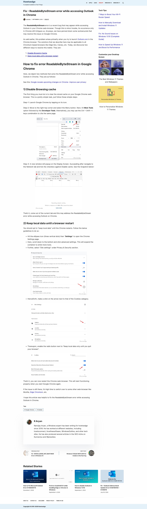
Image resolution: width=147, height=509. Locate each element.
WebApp (101, 2)
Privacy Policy (50, 500)
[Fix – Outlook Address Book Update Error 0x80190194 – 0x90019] (112, 476)
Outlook (39, 409)
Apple (90, 2)
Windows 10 (108, 2)
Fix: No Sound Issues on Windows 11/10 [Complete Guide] (109, 36)
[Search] (123, 2)
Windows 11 (116, 2)
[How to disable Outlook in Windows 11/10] (86, 476)
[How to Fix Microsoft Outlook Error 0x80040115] (35, 476)
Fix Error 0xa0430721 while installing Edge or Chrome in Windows (58, 488)
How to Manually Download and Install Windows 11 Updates (110, 25)
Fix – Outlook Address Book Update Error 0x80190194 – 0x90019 (110, 488)
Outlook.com (83, 39)
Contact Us (33, 500)
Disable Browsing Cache (37, 53)
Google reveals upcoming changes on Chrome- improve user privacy (58, 82)
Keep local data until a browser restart (43, 56)
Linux (95, 2)
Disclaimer (41, 500)
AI (86, 2)
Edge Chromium (36, 392)
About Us (25, 500)
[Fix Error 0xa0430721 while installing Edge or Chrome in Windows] (60, 476)
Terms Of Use (59, 500)
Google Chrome (29, 409)
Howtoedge (29, 1)
